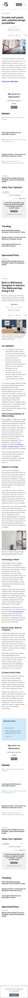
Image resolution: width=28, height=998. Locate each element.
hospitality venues (13, 446)
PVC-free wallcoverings (17, 611)
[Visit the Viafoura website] (22, 198)
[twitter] (14, 35)
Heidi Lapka (14, 304)
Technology (5, 278)
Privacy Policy (16, 991)
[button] (3, 4)
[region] (14, 195)
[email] (19, 35)
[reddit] (16, 35)
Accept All (14, 995)
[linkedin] (11, 35)
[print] (25, 35)
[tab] (6, 192)
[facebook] (9, 35)
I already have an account (14, 214)
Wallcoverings (6, 13)
